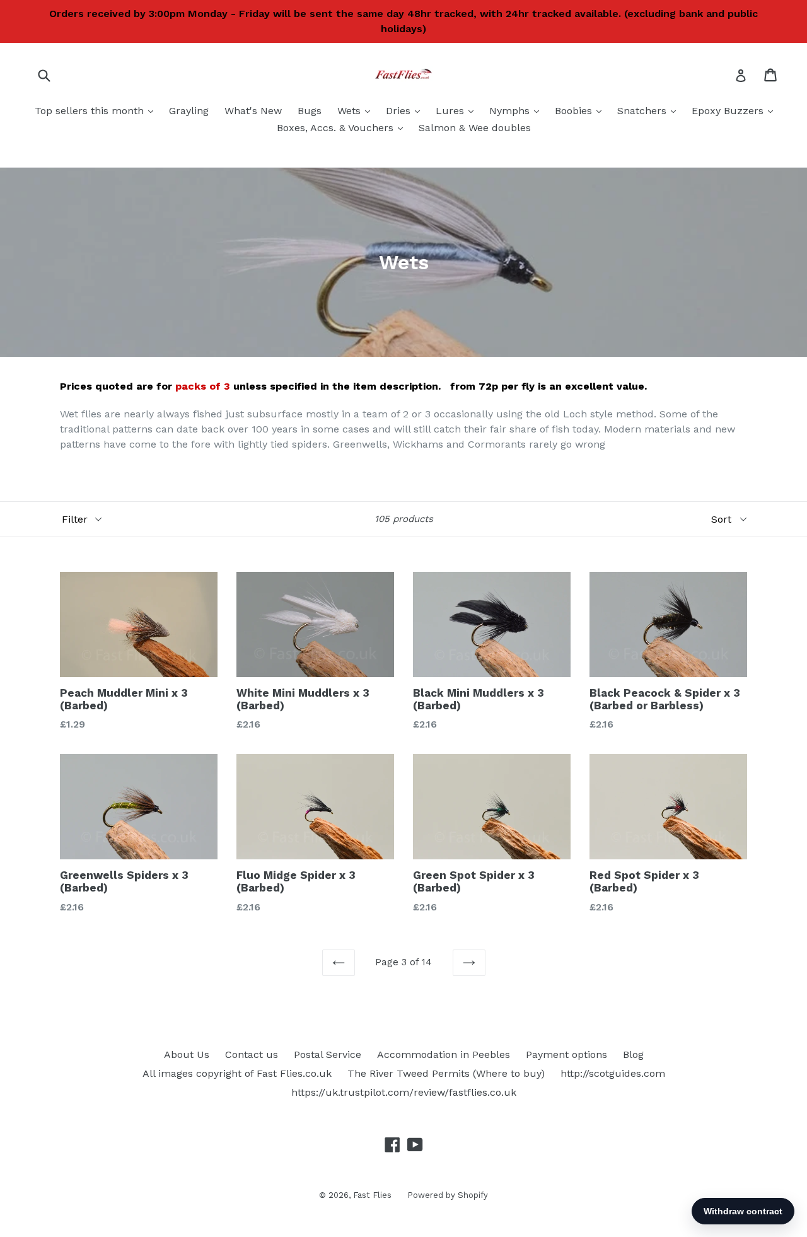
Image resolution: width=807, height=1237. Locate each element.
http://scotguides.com (612, 1073)
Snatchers (649, 110)
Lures (458, 110)
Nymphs (517, 110)
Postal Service (327, 1054)
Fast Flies (372, 1195)
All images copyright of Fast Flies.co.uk (237, 1073)
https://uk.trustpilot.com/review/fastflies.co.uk (403, 1092)
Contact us (251, 1054)
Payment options (566, 1054)
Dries (406, 110)
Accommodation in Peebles (443, 1054)
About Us (186, 1054)
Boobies (581, 110)
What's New (253, 111)
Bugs (310, 111)
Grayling (189, 111)
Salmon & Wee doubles (475, 128)
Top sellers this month (97, 110)
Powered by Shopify (447, 1195)
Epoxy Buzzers (735, 110)
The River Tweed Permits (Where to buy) (446, 1073)
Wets (356, 110)
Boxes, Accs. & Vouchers (343, 127)
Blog (633, 1054)
